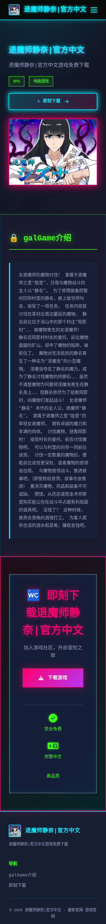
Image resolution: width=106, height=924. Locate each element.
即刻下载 (17, 885)
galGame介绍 (22, 875)
